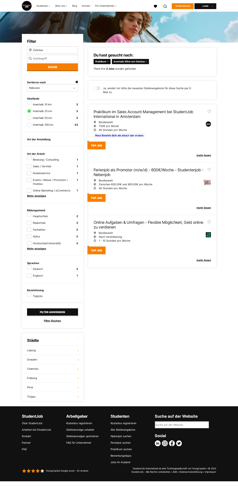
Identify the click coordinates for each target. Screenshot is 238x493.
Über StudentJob (32, 423)
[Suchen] (165, 6)
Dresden (32, 359)
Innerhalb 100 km (43, 124)
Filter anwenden (52, 312)
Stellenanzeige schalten (80, 429)
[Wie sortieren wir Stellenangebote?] (76, 82)
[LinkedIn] (158, 443)
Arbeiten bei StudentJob (36, 429)
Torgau (31, 396)
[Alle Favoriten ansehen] (155, 6)
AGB (175, 471)
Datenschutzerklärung (190, 471)
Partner (26, 442)
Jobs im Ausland (120, 462)
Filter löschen (52, 320)
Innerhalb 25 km (42, 111)
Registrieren (183, 6)
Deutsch (38, 269)
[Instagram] (165, 443)
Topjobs (38, 296)
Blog (74, 5)
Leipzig (31, 350)
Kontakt (86, 5)
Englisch (38, 275)
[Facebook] (172, 443)
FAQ (24, 449)
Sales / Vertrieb (42, 166)
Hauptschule (40, 216)
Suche (52, 67)
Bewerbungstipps (121, 455)
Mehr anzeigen (36, 195)
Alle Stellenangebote (123, 429)
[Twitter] (179, 443)
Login (205, 6)
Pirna (30, 387)
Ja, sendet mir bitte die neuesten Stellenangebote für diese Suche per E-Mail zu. (147, 90)
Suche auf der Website (176, 416)
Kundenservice (41, 173)
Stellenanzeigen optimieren (82, 436)
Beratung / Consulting (46, 159)
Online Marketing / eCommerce (51, 190)
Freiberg (32, 378)
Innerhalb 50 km (42, 118)
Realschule (39, 222)
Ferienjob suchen (121, 442)
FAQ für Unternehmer (78, 442)
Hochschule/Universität (47, 243)
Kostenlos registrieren (79, 423)
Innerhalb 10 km (42, 104)
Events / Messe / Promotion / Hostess (50, 181)
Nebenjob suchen (121, 436)
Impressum (210, 471)
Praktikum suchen (121, 449)
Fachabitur (39, 229)
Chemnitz (32, 368)
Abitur (36, 236)
